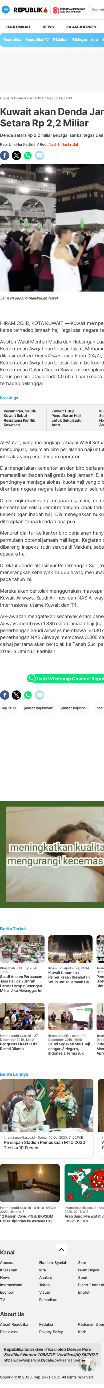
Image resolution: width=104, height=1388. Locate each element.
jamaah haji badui (74, 708)
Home (5, 98)
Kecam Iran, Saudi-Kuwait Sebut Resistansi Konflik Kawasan (20, 418)
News (48, 27)
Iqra (42, 1270)
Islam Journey (81, 27)
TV (2, 1299)
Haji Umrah (18, 27)
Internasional (11, 1285)
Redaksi (46, 1324)
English (84, 1292)
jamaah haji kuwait (38, 708)
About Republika (14, 1324)
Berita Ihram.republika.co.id (49, 98)
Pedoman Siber (91, 1324)
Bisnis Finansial (91, 1285)
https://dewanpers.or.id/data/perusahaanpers (43, 1360)
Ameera (6, 1262)
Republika (12, 39)
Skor (82, 1262)
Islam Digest (88, 1270)
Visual (44, 1292)
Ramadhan (48, 1299)
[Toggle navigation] (5, 9)
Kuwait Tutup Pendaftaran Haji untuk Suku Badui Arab (67, 418)
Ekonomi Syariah (53, 1262)
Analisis (45, 1277)
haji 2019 (9, 708)
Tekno (44, 1285)
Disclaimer (9, 1331)
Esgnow (7, 1292)
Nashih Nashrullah (64, 144)
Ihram (18, 98)
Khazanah (8, 1270)
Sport (82, 1277)
